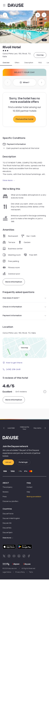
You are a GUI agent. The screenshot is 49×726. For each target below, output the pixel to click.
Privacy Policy (20, 572)
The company (7, 487)
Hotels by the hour (24, 428)
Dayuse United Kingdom (11, 518)
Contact (29, 487)
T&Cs (31, 572)
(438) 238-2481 (13, 369)
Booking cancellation (34, 496)
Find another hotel (24, 119)
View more (8, 180)
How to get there (14, 362)
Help (28, 492)
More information (13, 281)
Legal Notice (7, 572)
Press (5, 496)
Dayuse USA (7, 523)
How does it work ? (11, 298)
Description (28, 63)
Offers (17, 63)
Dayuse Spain (8, 532)
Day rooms (37, 428)
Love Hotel (11, 428)
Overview (6, 63)
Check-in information (12, 306)
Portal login (23, 462)
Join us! (8, 462)
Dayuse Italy (7, 528)
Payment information (12, 315)
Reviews (5, 492)
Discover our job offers (10, 501)
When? (26, 82)
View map (40, 55)
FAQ (40, 63)
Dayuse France (8, 513)
